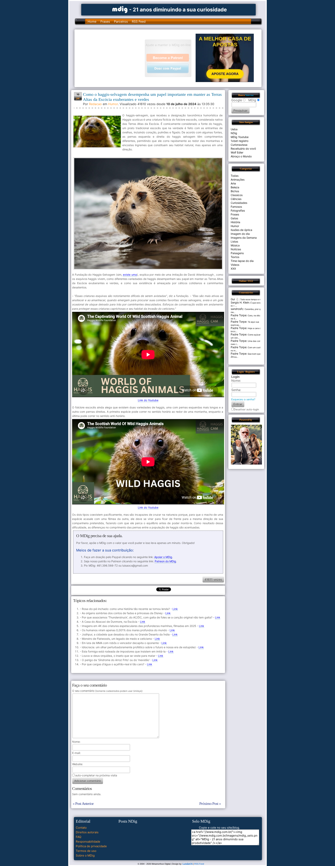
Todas (234, 175)
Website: (77, 764)
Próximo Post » (210, 803)
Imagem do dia (240, 233)
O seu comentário (107, 690)
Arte (233, 183)
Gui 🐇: (235, 299)
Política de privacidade (91, 846)
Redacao (95, 104)
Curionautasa (239, 144)
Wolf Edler (237, 152)
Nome (76, 741)
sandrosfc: (237, 308)
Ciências (236, 199)
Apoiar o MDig (163, 557)
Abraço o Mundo (241, 156)
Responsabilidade (88, 841)
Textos (235, 257)
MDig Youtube (240, 137)
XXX (233, 268)
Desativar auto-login (246, 409)
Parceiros (121, 21)
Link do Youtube (148, 400)
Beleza (235, 187)
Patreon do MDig (165, 561)
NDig (234, 133)
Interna (249, 95)
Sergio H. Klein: (240, 302)
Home (92, 21)
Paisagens (237, 253)
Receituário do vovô (243, 148)
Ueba (234, 129)
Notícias (236, 249)
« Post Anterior (83, 803)
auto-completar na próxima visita (96, 775)
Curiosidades (239, 202)
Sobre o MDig (85, 855)
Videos (235, 264)
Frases (105, 21)
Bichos (235, 191)
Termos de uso (86, 851)
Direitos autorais (87, 832)
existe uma (130, 274)
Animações (237, 179)
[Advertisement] (111, 58)
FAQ (78, 837)
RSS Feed (139, 21)
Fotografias (238, 210)
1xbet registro (239, 140)
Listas (234, 241)
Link (175, 608)
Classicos (237, 195)
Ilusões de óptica (241, 230)
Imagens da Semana (244, 237)
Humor (113, 104)
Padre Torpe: (239, 315)
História (235, 222)
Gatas (234, 218)
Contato (81, 827)
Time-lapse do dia (242, 260)
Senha (235, 390)
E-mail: (76, 753)
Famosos (236, 206)
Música (235, 245)
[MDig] (120, 9)
